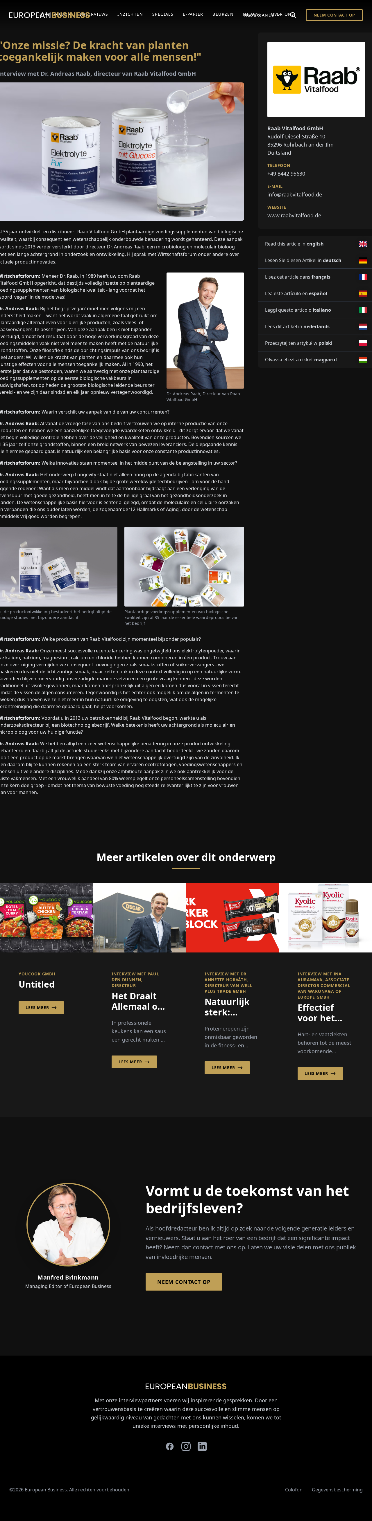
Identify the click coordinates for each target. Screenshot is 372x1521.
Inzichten (130, 14)
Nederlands (259, 15)
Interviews (94, 14)
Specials (163, 14)
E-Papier (193, 14)
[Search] (293, 15)
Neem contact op (334, 15)
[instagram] (186, 1446)
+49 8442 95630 (286, 173)
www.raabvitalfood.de (294, 215)
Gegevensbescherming (337, 1489)
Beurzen (223, 14)
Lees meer (37, 1007)
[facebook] (169, 1446)
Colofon (294, 1489)
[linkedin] (202, 1446)
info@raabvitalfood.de (294, 194)
